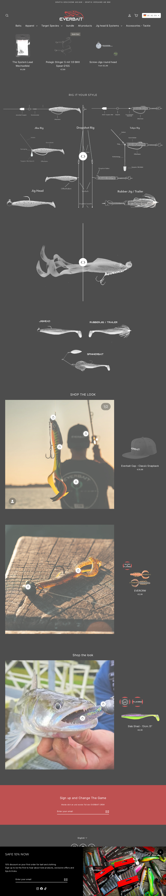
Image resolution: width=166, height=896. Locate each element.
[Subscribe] (65, 879)
